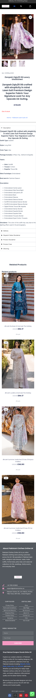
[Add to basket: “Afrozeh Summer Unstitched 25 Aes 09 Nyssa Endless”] (18, 457)
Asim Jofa (10, 666)
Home (9, 118)
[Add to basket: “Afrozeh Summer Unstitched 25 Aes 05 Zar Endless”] (18, 526)
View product (18, 332)
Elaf (16, 666)
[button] (14, 6)
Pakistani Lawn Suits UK (20, 118)
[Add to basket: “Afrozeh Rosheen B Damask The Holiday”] (18, 323)
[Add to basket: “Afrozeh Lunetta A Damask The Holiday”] (18, 390)
